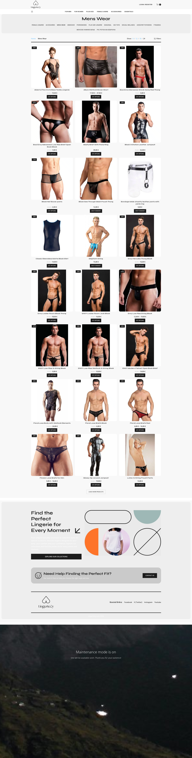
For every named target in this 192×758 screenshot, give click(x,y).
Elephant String (96, 259)
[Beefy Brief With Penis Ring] (96, 122)
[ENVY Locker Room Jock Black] (96, 291)
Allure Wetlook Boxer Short (96, 90)
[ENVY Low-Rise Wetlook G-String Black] (96, 345)
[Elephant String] (96, 236)
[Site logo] (36, 4)
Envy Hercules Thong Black (140, 259)
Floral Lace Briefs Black (96, 423)
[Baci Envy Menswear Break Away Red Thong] (140, 67)
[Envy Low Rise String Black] (140, 291)
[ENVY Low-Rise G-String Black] (52, 345)
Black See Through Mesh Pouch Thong (96, 202)
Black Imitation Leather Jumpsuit (140, 145)
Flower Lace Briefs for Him (52, 478)
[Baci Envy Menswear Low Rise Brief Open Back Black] (52, 122)
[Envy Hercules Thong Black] (140, 236)
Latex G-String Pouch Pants (140, 478)
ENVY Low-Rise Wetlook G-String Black (96, 368)
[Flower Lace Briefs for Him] (52, 455)
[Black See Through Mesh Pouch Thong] (96, 179)
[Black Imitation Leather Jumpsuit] (140, 122)
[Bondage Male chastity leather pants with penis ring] (140, 179)
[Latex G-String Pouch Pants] (140, 455)
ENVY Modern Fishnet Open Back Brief (140, 368)
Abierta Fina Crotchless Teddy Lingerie (52, 90)
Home (33, 38)
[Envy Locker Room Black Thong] (52, 291)
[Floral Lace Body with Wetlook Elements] (52, 400)
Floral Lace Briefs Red (140, 423)
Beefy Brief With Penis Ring (95, 145)
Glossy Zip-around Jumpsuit (96, 478)
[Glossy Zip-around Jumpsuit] (96, 455)
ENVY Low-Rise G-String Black (52, 368)
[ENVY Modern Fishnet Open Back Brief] (140, 345)
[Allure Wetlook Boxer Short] (96, 67)
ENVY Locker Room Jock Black (96, 313)
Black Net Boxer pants (52, 202)
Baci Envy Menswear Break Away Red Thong (140, 90)
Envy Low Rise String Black (140, 313)
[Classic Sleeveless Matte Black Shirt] (52, 236)
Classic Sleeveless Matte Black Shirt (52, 259)
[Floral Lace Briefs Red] (140, 400)
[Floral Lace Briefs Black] (96, 400)
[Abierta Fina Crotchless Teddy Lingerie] (52, 67)
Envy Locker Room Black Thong (52, 313)
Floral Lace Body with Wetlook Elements (51, 423)
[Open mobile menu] (32, 12)
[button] (96, 211)
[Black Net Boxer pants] (52, 179)
